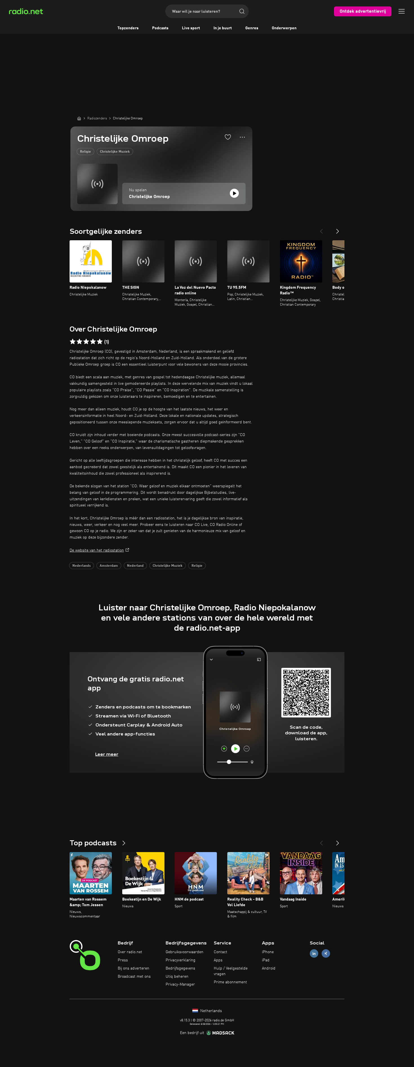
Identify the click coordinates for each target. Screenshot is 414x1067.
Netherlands (210, 1011)
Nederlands (81, 566)
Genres (251, 28)
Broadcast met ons (134, 977)
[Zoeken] (242, 11)
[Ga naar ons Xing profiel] (326, 954)
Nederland (135, 566)
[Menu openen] (401, 11)
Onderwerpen (284, 28)
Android (268, 968)
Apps (218, 960)
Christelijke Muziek (115, 152)
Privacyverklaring (180, 960)
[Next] (337, 229)
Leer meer (106, 754)
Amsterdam (109, 566)
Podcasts (160, 28)
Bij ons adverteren (133, 968)
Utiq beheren (177, 977)
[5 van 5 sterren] (99, 341)
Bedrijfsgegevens (180, 968)
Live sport (191, 28)
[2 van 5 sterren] (79, 341)
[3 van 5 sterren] (86, 341)
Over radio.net (130, 952)
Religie (85, 152)
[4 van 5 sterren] (93, 341)
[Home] (79, 118)
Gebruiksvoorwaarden (184, 952)
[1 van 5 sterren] (72, 341)
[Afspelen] (234, 193)
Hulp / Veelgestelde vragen (231, 971)
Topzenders (128, 28)
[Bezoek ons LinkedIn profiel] (314, 954)
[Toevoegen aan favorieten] (227, 136)
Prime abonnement (230, 982)
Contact (220, 952)
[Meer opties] (242, 137)
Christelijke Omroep (149, 197)
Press (123, 960)
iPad (266, 960)
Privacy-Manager (180, 984)
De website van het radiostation (97, 550)
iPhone (268, 952)
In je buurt (222, 28)
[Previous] (321, 229)
